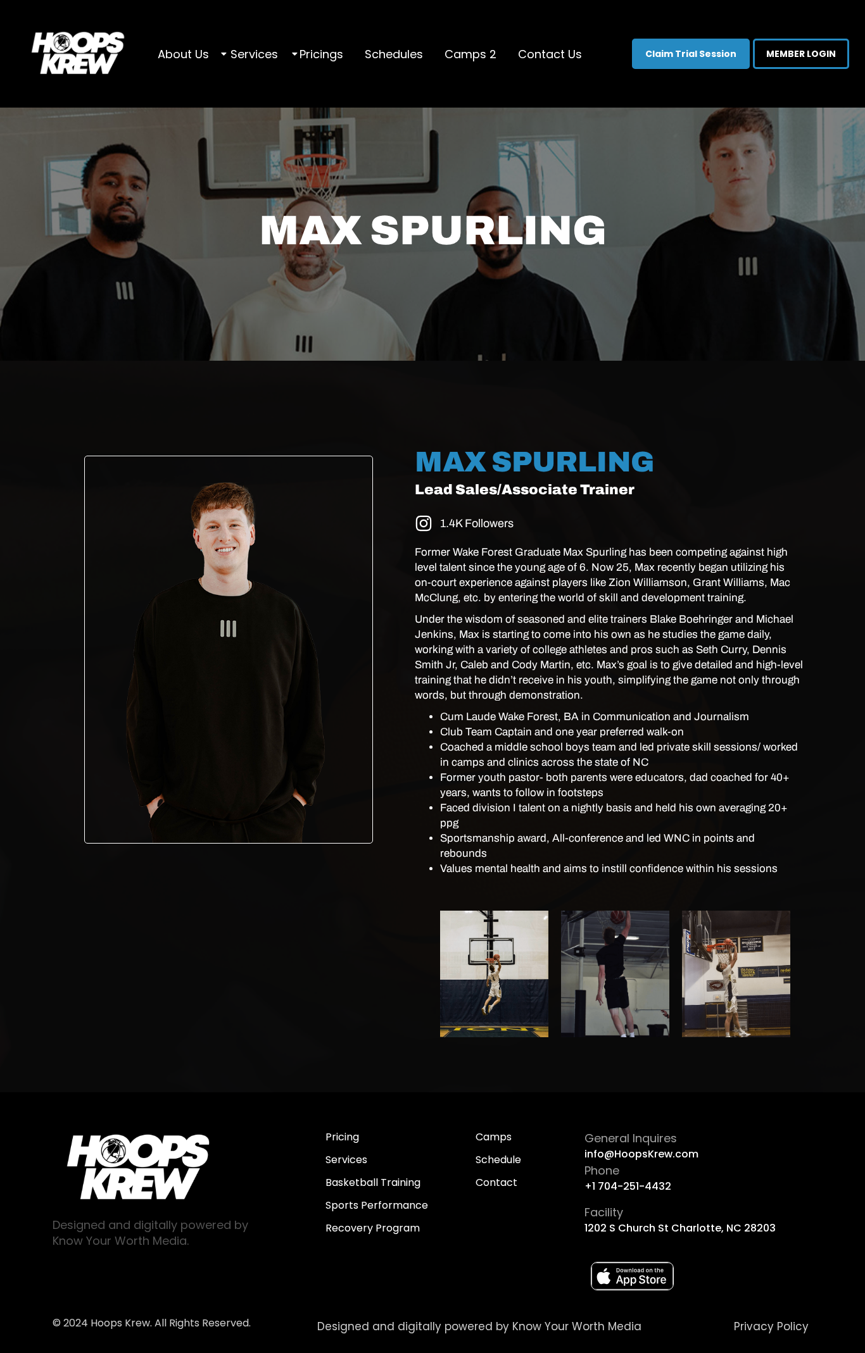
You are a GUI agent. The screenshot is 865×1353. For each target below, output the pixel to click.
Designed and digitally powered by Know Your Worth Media (479, 1326)
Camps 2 (470, 54)
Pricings (321, 54)
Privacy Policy (771, 1326)
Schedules (394, 54)
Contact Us (550, 54)
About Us (183, 54)
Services (254, 54)
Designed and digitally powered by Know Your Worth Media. (150, 1233)
